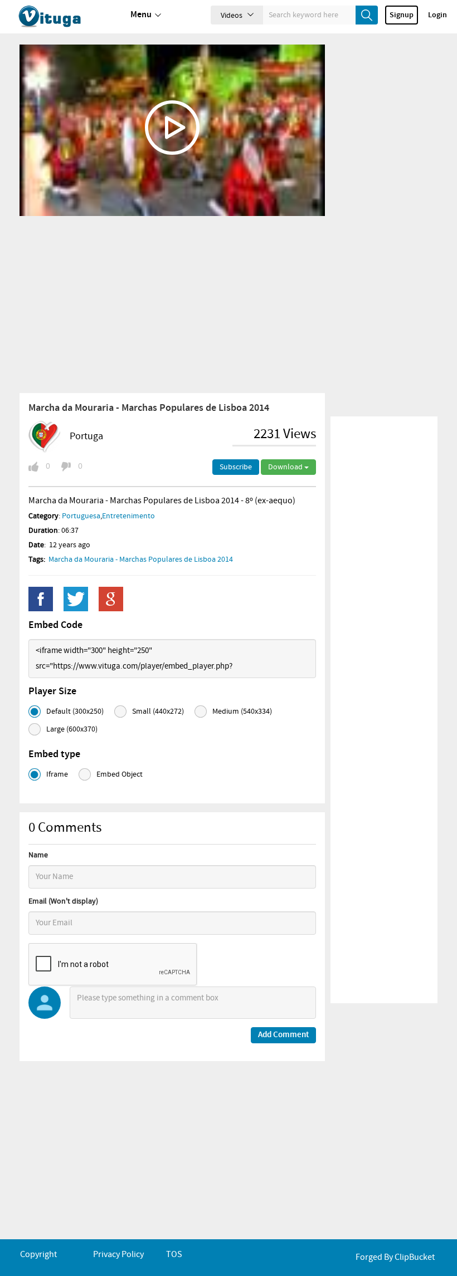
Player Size (52, 691)
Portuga (86, 436)
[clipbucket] (61, 17)
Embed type (54, 754)
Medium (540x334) (242, 711)
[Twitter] (76, 599)
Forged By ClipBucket (395, 1257)
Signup (402, 15)
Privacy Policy (118, 1254)
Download (286, 467)
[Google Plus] (111, 599)
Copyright (38, 1254)
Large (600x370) (72, 729)
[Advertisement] (172, 304)
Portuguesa (81, 516)
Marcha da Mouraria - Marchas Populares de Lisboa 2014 (140, 559)
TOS (174, 1254)
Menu (141, 15)
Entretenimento (128, 516)
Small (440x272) (158, 711)
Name (38, 855)
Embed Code (55, 625)
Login (437, 15)
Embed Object (119, 774)
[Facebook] (40, 599)
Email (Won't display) (63, 901)
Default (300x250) (75, 711)
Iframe (57, 774)
